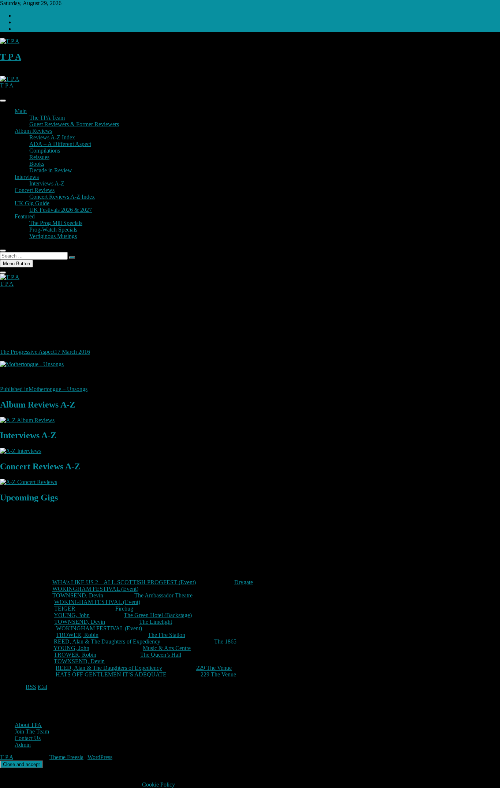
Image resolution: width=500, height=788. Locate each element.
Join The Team (32, 731)
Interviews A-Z (46, 183)
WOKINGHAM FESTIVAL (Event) (95, 589)
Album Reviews (33, 131)
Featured (25, 216)
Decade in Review (50, 170)
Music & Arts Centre (167, 648)
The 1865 (225, 641)
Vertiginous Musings (53, 236)
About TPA (28, 725)
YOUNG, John (72, 615)
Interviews (27, 177)
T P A (10, 56)
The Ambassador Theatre (163, 595)
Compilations (44, 150)
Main (21, 111)
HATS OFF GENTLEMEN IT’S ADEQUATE (111, 674)
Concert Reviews (35, 190)
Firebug (124, 608)
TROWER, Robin (77, 635)
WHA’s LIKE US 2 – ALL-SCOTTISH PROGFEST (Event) (124, 582)
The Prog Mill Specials (55, 223)
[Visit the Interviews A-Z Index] (20, 451)
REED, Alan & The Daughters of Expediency (107, 641)
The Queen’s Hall (160, 655)
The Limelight (155, 622)
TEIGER (64, 608)
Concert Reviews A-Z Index (62, 197)
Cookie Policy (158, 784)
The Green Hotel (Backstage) (158, 615)
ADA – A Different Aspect (60, 144)
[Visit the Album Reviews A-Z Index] (27, 420)
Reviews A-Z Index (52, 137)
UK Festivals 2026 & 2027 (60, 210)
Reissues (39, 157)
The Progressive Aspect (27, 352)
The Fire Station (166, 635)
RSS (31, 687)
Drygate (243, 582)
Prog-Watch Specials (53, 229)
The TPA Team (47, 118)
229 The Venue (214, 668)
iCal (42, 687)
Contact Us (28, 738)
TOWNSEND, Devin (77, 595)
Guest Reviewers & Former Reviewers (74, 124)
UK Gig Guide (32, 203)
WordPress (99, 757)
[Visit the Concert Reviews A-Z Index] (28, 482)
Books (36, 164)
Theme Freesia (66, 757)
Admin (23, 745)
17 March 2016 (72, 352)
